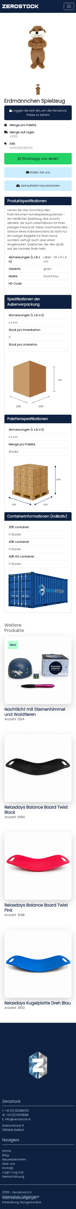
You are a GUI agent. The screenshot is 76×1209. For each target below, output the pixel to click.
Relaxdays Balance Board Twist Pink (36, 907)
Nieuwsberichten (14, 1159)
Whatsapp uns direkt (39, 158)
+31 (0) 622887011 (17, 1111)
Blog (5, 1155)
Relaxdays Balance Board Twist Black (36, 809)
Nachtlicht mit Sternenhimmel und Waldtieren (34, 711)
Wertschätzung (13, 1177)
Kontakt (7, 1168)
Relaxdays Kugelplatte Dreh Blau (37, 1003)
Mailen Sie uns (39, 172)
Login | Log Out (13, 1172)
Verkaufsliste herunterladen (40, 186)
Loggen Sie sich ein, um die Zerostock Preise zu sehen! (39, 113)
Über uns (8, 1164)
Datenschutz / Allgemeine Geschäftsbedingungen (20, 1197)
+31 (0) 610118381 (17, 1115)
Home (6, 1151)
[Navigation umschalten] (69, 6)
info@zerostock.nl (17, 1119)
